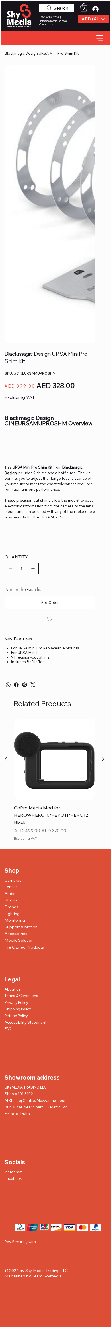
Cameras (13, 880)
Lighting (12, 913)
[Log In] (97, 9)
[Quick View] (54, 759)
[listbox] (93, 19)
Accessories (16, 933)
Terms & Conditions (21, 995)
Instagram (13, 1172)
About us (12, 989)
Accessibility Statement (25, 1022)
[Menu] (100, 38)
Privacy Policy (16, 1002)
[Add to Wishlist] (50, 619)
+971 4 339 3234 (49, 17)
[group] (54, 781)
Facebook (13, 1178)
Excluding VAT (25, 838)
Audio (10, 893)
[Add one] (33, 568)
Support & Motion (21, 927)
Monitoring (15, 920)
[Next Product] (103, 759)
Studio (11, 900)
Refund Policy (16, 1015)
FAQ (8, 1029)
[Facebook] (16, 684)
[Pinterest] (24, 684)
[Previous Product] (5, 759)
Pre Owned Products (24, 947)
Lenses (11, 886)
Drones (11, 906)
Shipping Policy (18, 1009)
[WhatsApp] (8, 684)
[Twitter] (32, 684)
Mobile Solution (19, 940)
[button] (93, 19)
